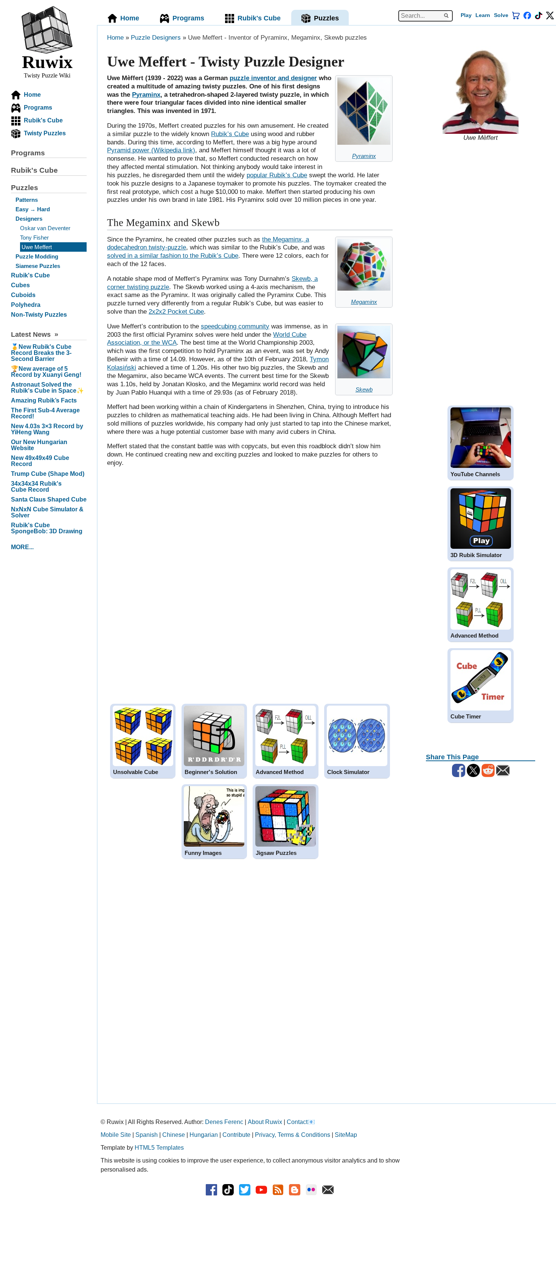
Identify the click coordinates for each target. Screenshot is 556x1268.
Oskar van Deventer (45, 228)
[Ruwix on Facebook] (527, 15)
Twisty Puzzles (45, 133)
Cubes (20, 285)
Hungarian (203, 1135)
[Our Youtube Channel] (261, 1189)
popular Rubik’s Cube (277, 175)
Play (466, 15)
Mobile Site (116, 1135)
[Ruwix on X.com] (244, 1189)
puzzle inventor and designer (273, 78)
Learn (482, 15)
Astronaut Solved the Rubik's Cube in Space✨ (47, 387)
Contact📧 (301, 1122)
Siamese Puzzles (38, 266)
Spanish (146, 1135)
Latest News (31, 334)
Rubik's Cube (43, 121)
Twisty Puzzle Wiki (47, 65)
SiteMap (346, 1135)
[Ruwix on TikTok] (228, 1189)
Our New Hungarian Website (39, 445)
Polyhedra (25, 305)
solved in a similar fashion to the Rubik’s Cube (172, 255)
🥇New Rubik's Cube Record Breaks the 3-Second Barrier (41, 353)
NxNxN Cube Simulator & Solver (47, 512)
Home (32, 95)
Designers (29, 218)
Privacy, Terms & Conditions (292, 1135)
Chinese (173, 1135)
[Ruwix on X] (550, 15)
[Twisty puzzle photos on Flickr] (311, 1189)
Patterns (27, 200)
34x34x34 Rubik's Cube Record (36, 486)
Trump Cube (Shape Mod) (47, 474)
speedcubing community (235, 326)
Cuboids (23, 295)
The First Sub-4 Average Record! (45, 413)
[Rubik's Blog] (278, 1189)
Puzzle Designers (156, 37)
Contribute (236, 1135)
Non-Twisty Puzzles (39, 314)
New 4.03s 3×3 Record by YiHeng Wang (47, 429)
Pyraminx (364, 156)
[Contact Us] (328, 1189)
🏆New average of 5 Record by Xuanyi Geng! (46, 371)
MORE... (22, 547)
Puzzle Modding (37, 256)
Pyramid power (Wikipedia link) (151, 150)
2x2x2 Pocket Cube (176, 311)
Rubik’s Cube (230, 134)
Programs (38, 108)
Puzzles (24, 188)
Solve (501, 15)
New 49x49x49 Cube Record (40, 461)
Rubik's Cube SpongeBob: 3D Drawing (46, 528)
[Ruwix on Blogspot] (294, 1189)
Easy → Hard (33, 209)
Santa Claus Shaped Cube (49, 499)
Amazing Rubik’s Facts (44, 400)
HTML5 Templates (159, 1147)
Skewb (364, 389)
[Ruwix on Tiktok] (538, 15)
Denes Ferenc (224, 1122)
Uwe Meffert (37, 247)
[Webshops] (516, 15)
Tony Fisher (34, 237)
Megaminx (364, 302)
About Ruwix (265, 1122)
